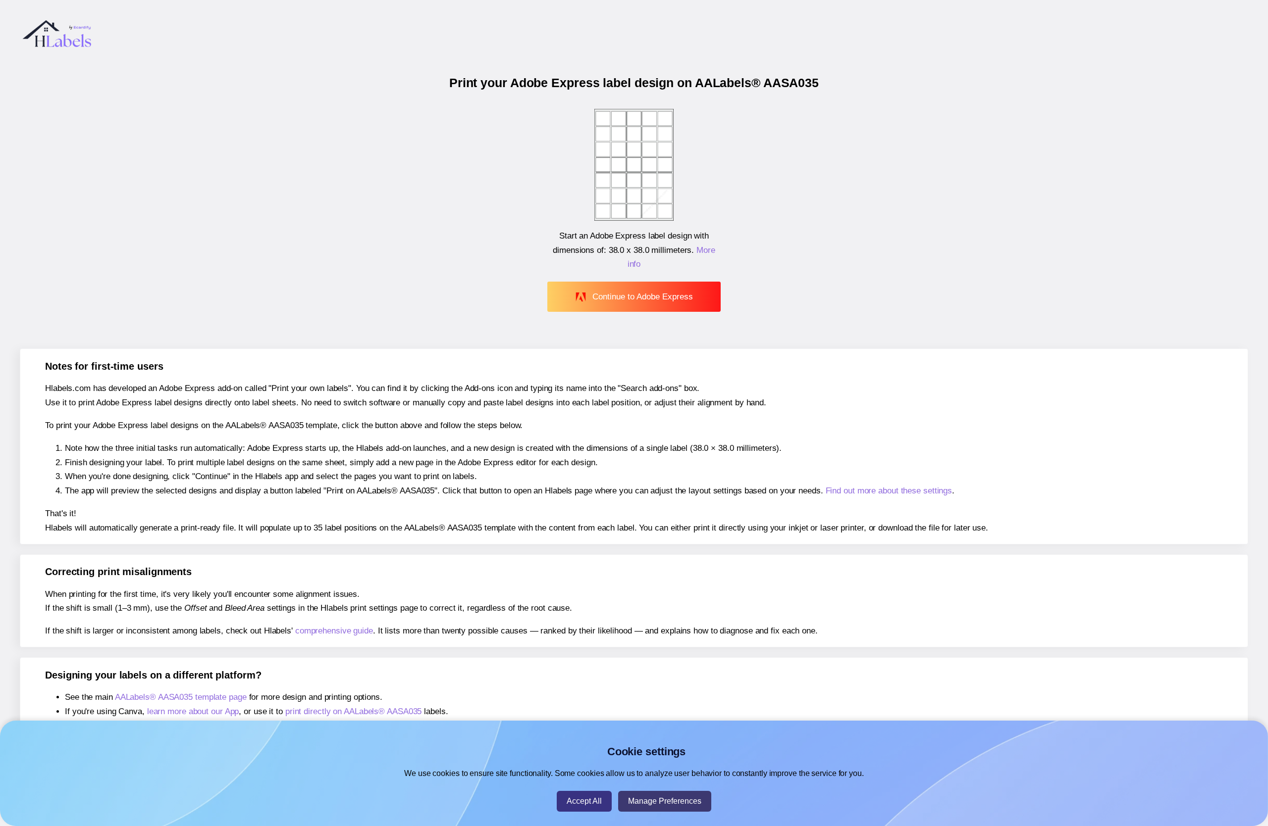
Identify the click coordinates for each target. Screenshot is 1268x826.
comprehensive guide (334, 630)
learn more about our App (193, 711)
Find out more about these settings (889, 490)
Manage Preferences (664, 801)
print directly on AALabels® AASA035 (353, 711)
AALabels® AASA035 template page (181, 697)
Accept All (584, 801)
